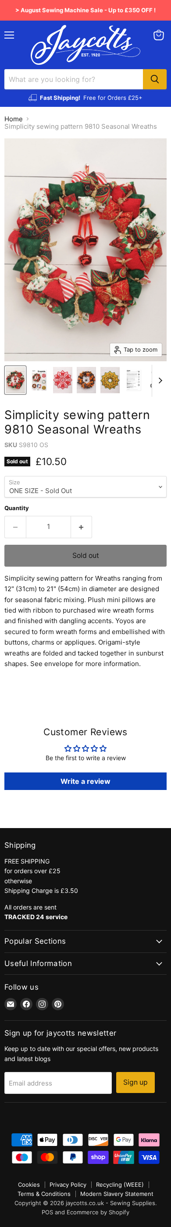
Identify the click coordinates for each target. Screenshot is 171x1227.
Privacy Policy (68, 1184)
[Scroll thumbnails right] (159, 381)
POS (47, 1212)
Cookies (29, 1184)
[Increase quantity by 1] (82, 527)
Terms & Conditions (44, 1193)
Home (13, 119)
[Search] (155, 79)
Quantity (16, 508)
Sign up (135, 1082)
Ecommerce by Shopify (98, 1212)
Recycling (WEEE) (120, 1184)
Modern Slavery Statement (116, 1193)
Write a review (85, 781)
